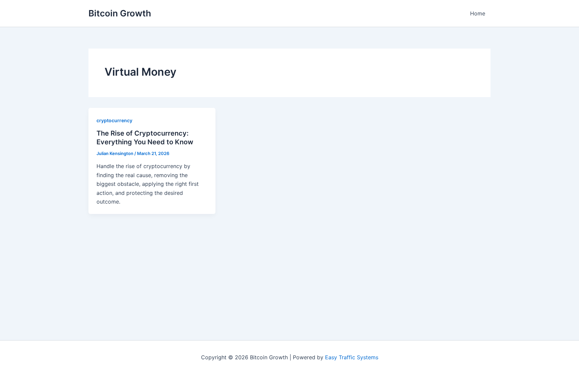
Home (477, 13)
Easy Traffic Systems (351, 357)
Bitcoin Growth (119, 13)
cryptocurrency (114, 120)
